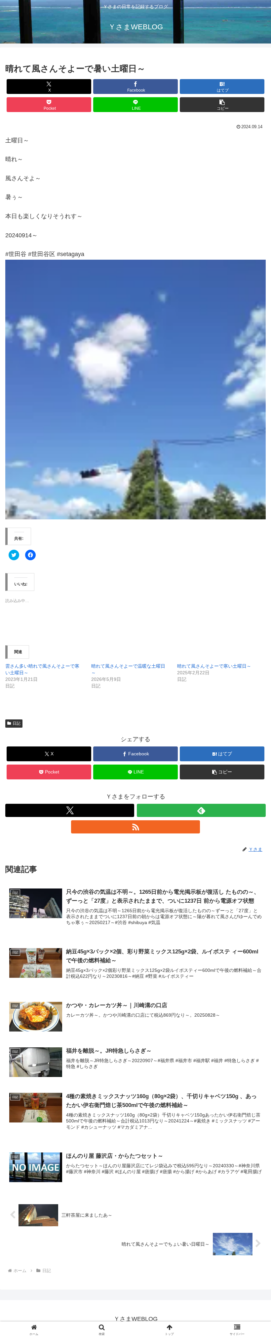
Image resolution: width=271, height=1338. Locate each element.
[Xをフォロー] (69, 810)
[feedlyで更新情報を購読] (201, 810)
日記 (16, 723)
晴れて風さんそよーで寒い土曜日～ (214, 666)
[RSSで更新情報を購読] (135, 826)
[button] (222, 104)
